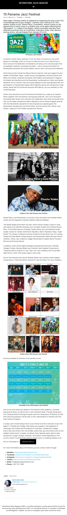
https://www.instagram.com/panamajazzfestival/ (33, 457)
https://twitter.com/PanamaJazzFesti (27, 459)
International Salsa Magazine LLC (28, 482)
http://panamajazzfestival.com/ (25, 452)
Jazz (15, 28)
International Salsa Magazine (33, 2)
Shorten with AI (28, 442)
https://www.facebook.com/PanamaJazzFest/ (32, 455)
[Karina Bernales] (7, 483)
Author (6, 476)
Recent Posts (13, 476)
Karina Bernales (18, 480)
